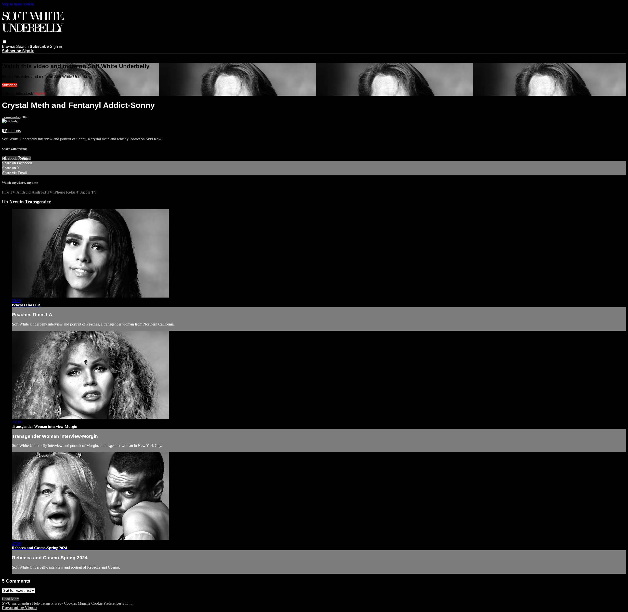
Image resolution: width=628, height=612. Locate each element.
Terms (46, 603)
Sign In (28, 51)
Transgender (11, 117)
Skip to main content (18, 4)
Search (23, 46)
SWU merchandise (16, 603)
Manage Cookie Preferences (100, 603)
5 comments (11, 131)
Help (36, 603)
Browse (9, 46)
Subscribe (9, 85)
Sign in (56, 46)
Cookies (71, 603)
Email (26, 158)
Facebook (10, 158)
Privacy (57, 603)
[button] (4, 41)
